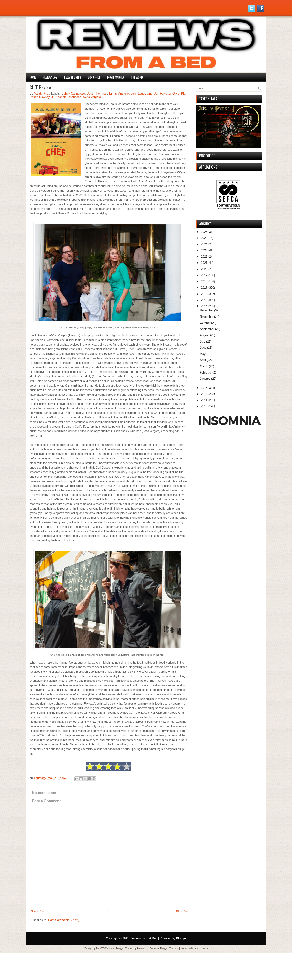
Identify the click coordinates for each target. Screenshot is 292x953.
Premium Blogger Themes (164, 948)
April (203, 360)
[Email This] (76, 778)
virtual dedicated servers (194, 948)
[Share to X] (85, 778)
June (203, 347)
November (206, 316)
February (205, 372)
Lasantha (142, 948)
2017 (204, 287)
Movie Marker (115, 77)
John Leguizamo (141, 93)
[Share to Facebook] (89, 778)
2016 (204, 294)
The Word (137, 77)
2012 (204, 394)
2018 (204, 281)
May (203, 354)
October (205, 323)
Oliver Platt (179, 93)
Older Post (182, 911)
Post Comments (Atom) (63, 920)
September (207, 329)
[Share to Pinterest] (94, 778)
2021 (204, 262)
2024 (204, 244)
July (202, 341)
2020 (204, 269)
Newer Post (37, 911)
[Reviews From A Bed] (146, 71)
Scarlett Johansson (68, 97)
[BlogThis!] (81, 778)
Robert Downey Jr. (42, 97)
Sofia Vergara (92, 97)
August (204, 335)
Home (33, 77)
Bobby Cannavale (73, 93)
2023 (204, 250)
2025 (204, 238)
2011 (204, 400)
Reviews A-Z (50, 77)
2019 (204, 275)
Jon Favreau (162, 93)
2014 (204, 306)
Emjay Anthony (119, 93)
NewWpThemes (105, 948)
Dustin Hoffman (97, 93)
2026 (204, 231)
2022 (204, 256)
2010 (204, 406)
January (205, 378)
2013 (204, 387)
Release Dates (72, 77)
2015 (204, 300)
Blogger (181, 938)
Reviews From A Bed (144, 938)
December (206, 310)
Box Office (94, 77)
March (204, 366)
